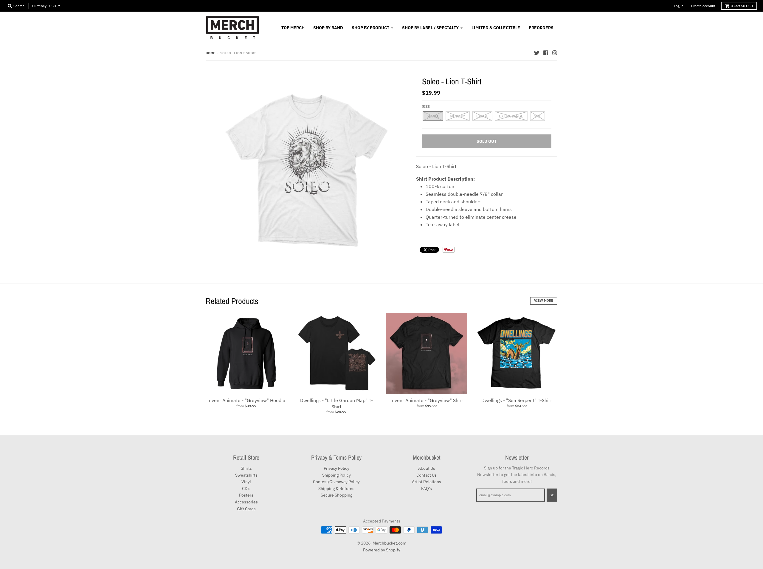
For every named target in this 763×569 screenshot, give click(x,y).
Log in (678, 6)
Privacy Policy (336, 468)
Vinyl (246, 481)
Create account (703, 6)
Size (426, 106)
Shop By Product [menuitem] (370, 27)
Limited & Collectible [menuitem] (496, 27)
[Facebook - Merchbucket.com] (545, 52)
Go (552, 495)
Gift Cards (246, 508)
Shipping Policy (336, 475)
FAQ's (426, 488)
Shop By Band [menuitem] (328, 27)
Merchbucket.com (389, 543)
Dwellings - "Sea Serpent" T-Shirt (516, 400)
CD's (246, 488)
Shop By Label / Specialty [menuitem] (430, 27)
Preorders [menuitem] (541, 27)
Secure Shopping (336, 495)
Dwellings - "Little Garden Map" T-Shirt (336, 403)
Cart (742, 6)
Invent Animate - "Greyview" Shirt (426, 400)
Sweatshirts (246, 475)
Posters (246, 495)
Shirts (246, 468)
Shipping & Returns (336, 488)
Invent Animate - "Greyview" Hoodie (246, 400)
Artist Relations (426, 481)
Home (210, 53)
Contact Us (426, 475)
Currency (39, 6)
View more (543, 300)
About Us (426, 468)
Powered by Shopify (381, 550)
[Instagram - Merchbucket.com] (554, 52)
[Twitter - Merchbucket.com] (536, 52)
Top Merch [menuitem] (293, 27)
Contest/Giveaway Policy (336, 481)
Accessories (246, 502)
